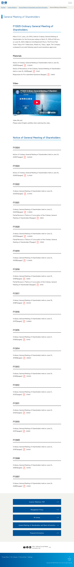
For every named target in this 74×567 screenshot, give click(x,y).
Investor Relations (12, 7)
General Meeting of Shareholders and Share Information (33, 7)
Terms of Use (22, 557)
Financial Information (37, 533)
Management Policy (37, 510)
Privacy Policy (5, 557)
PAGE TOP (69, 559)
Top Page (3, 7)
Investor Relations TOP (37, 502)
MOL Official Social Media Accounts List (40, 547)
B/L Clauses (14, 557)
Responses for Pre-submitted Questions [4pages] (29, 74)
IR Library (37, 517)
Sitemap (30, 557)
